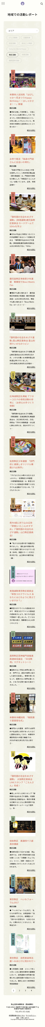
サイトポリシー (31, 1015)
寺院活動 (25, 54)
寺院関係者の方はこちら (17, 1015)
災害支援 (26, 37)
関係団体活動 (14, 60)
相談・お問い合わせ (22, 1018)
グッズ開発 (13, 37)
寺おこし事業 (27, 43)
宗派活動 (12, 43)
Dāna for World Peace (17, 49)
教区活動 (12, 55)
